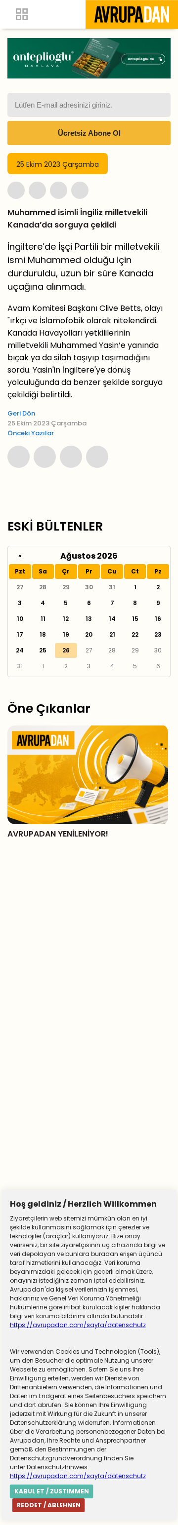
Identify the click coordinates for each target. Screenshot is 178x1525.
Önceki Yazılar (30, 433)
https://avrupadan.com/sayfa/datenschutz (78, 1325)
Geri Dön (21, 413)
